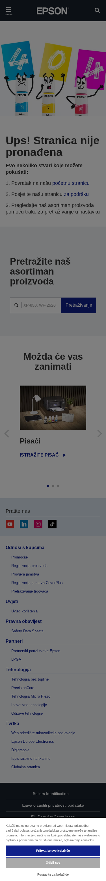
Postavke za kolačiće (53, 874)
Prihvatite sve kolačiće (53, 850)
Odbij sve (53, 862)
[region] (53, 849)
